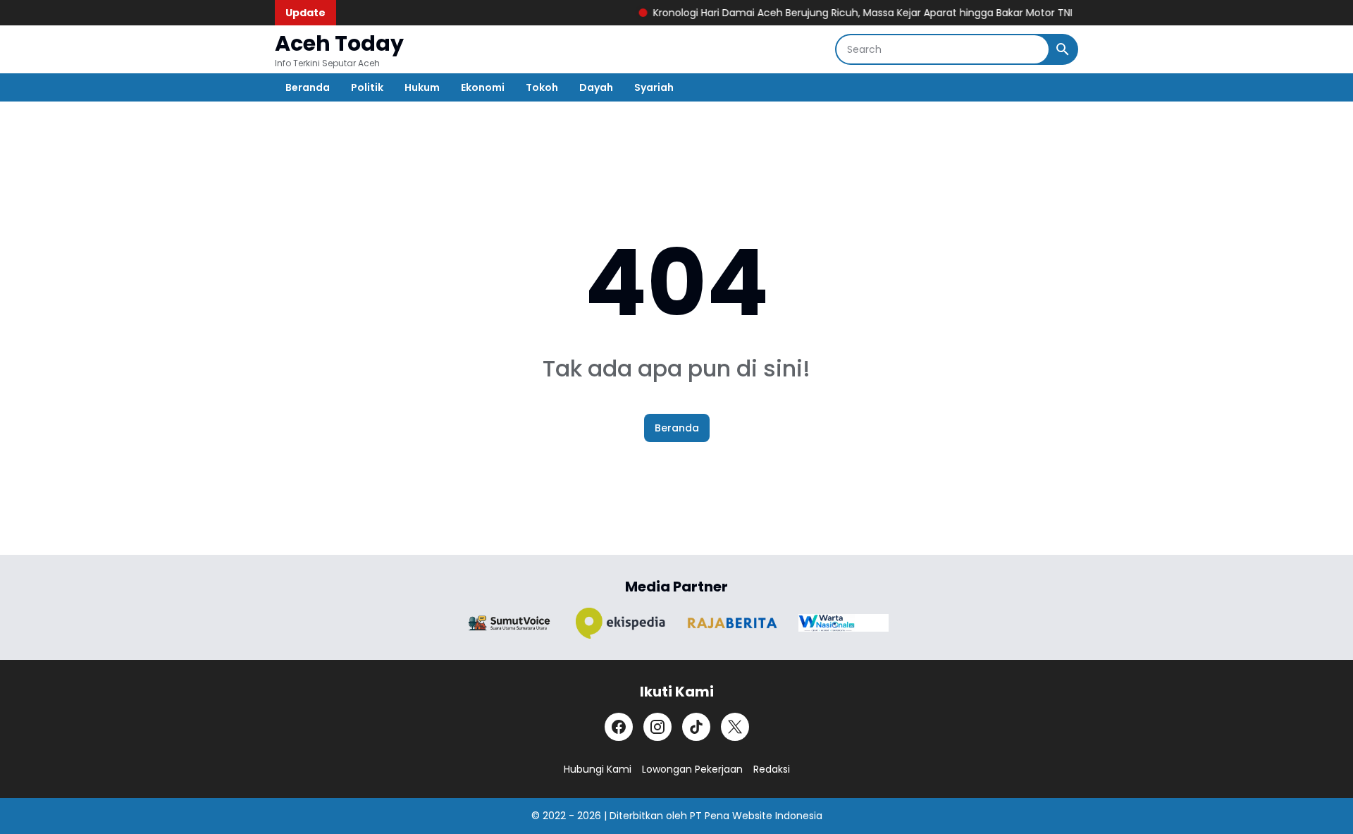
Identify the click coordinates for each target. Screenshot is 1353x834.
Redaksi (771, 769)
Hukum (422, 87)
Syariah (654, 87)
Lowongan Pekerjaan (692, 769)
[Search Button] (1063, 49)
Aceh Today (339, 43)
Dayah (596, 87)
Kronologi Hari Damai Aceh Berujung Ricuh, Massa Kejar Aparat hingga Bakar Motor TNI (848, 13)
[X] (735, 727)
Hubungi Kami (597, 769)
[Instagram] (657, 727)
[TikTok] (696, 727)
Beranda (307, 87)
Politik (367, 87)
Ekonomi (483, 87)
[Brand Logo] (509, 623)
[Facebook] (619, 727)
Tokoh (542, 87)
